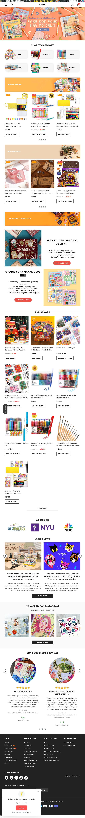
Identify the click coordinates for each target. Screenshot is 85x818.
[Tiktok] (26, 778)
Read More (42, 596)
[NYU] (42, 527)
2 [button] (39, 38)
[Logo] (42, 4)
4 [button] (43, 38)
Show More (42, 508)
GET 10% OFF (5, 409)
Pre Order (10, 358)
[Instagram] (11, 778)
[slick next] (80, 556)
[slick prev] (5, 556)
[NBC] (68, 527)
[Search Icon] (12, 5)
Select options (39, 134)
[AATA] (17, 527)
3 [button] (41, 38)
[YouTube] (21, 778)
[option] (42, 23)
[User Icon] (72, 5)
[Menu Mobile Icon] (6, 5)
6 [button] (47, 38)
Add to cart (12, 134)
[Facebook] (6, 778)
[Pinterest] (16, 778)
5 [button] (45, 38)
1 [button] (37, 38)
